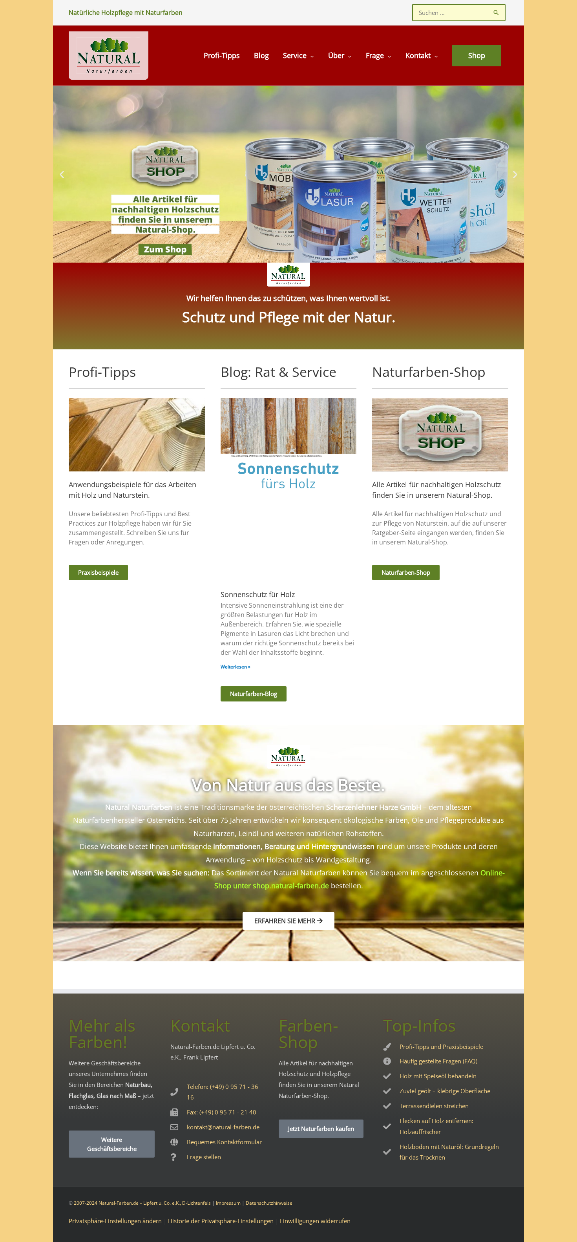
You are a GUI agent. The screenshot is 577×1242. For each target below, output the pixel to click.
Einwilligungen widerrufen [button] (315, 1221)
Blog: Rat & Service (278, 372)
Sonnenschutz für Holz (258, 594)
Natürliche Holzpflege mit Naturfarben (126, 12)
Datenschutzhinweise (269, 1203)
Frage (375, 55)
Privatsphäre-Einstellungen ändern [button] (115, 1221)
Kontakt (418, 55)
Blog (261, 55)
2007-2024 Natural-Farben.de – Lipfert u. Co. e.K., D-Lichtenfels (142, 1203)
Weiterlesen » (235, 666)
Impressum (228, 1203)
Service (295, 55)
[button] (62, 174)
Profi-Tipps (222, 55)
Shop (476, 55)
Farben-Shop (308, 1033)
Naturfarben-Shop (429, 372)
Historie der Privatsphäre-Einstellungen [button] (221, 1221)
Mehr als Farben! (102, 1033)
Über (336, 55)
